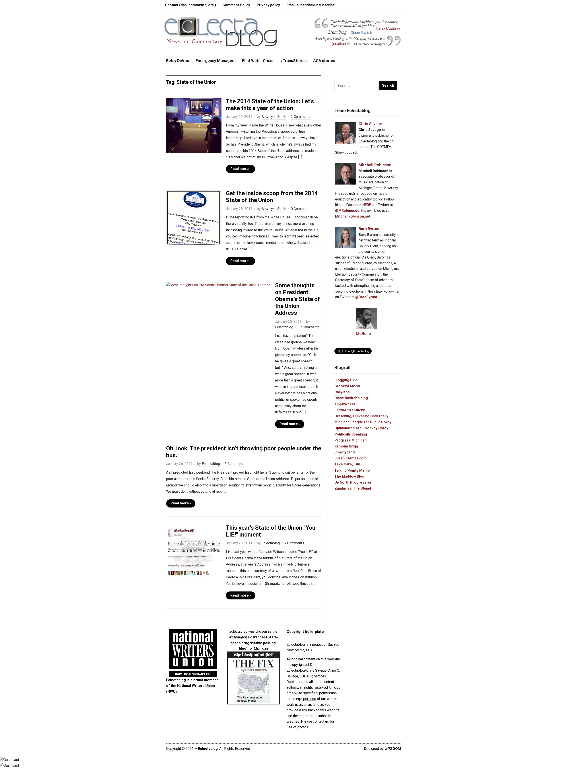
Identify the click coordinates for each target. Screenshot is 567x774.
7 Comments (294, 543)
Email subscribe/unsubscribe (311, 5)
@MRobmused (347, 210)
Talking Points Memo (352, 470)
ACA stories (324, 60)
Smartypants (345, 452)
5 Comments (234, 464)
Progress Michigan (350, 440)
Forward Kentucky (349, 410)
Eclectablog (284, 327)
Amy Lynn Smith (274, 117)
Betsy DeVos (177, 60)
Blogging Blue (345, 380)
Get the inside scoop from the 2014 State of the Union (272, 196)
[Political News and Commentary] (220, 31)
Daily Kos (342, 392)
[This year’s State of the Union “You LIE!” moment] (193, 552)
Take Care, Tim (347, 464)
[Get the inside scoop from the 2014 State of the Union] (193, 217)
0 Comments (301, 209)
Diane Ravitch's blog (351, 398)
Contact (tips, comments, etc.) (190, 5)
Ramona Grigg (346, 446)
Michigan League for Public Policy (362, 422)
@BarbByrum (366, 297)
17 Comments (309, 327)
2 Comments (301, 117)
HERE (366, 205)
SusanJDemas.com (350, 458)
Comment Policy (236, 5)
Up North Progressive (352, 482)
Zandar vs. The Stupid (352, 488)
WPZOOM (392, 749)
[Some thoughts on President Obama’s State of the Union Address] (218, 285)
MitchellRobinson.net (352, 216)
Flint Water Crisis (257, 60)
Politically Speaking (350, 434)
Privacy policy (268, 5)
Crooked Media (347, 386)
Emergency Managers (215, 60)
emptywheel (344, 404)
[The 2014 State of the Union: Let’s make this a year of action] (193, 125)
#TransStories (293, 60)
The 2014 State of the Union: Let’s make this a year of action (270, 104)
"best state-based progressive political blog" (254, 643)
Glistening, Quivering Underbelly (361, 416)
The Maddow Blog (349, 476)
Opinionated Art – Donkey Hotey (361, 428)
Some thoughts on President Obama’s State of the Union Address (297, 299)
